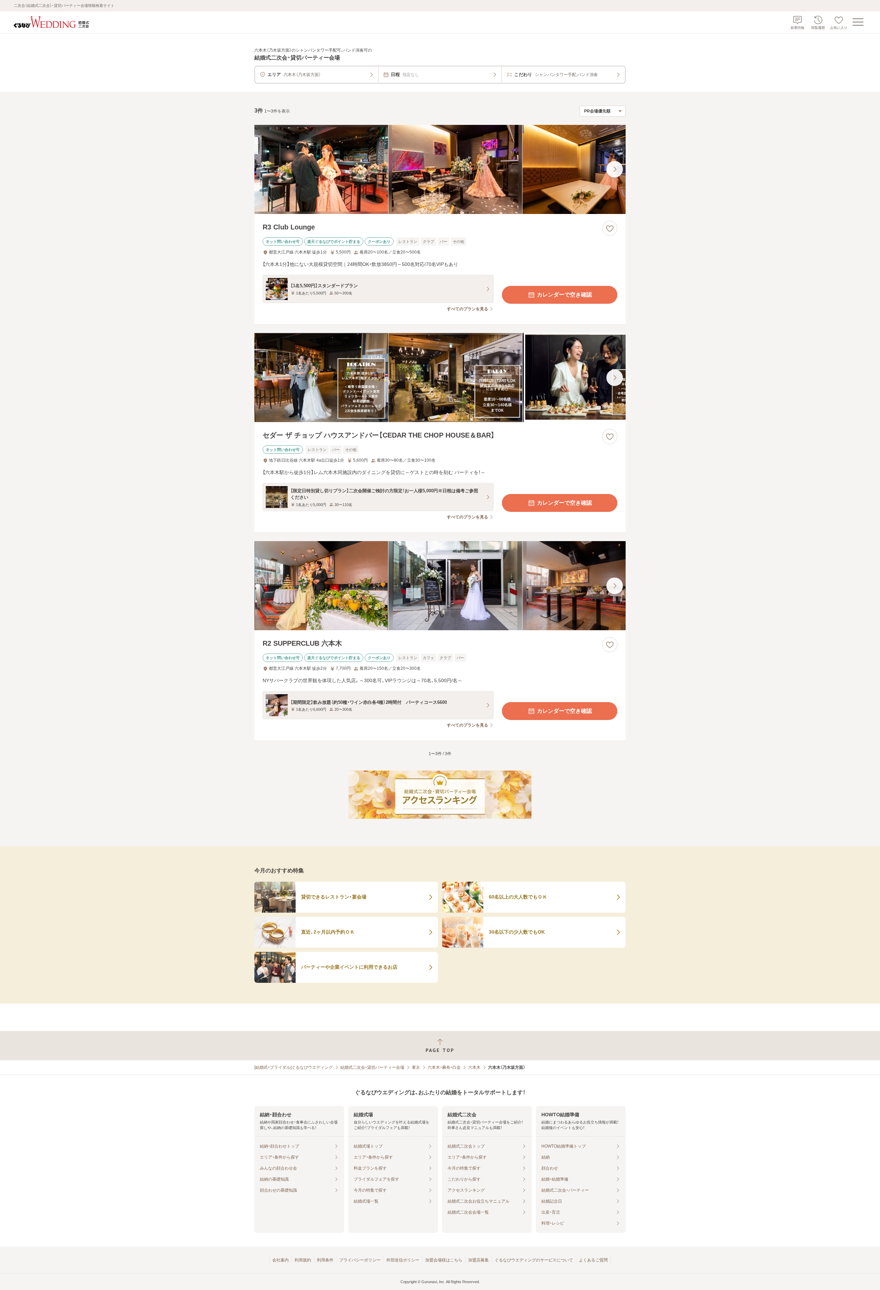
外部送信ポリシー (402, 1260)
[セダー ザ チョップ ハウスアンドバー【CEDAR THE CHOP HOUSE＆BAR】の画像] (440, 377)
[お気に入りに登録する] (609, 228)
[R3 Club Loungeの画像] (440, 169)
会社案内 (280, 1260)
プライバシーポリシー (360, 1260)
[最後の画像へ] (614, 169)
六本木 (474, 1067)
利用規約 (303, 1260)
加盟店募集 (478, 1260)
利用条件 (325, 1260)
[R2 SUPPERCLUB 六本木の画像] (440, 585)
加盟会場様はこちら (443, 1260)
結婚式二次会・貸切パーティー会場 (372, 1067)
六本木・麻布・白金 (444, 1067)
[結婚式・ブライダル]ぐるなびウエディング (293, 1067)
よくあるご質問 (593, 1260)
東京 (416, 1067)
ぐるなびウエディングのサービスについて (534, 1260)
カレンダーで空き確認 (564, 295)
